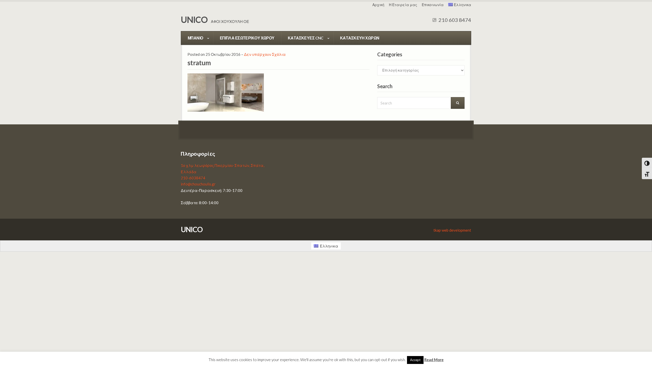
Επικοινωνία (433, 5)
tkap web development (452, 230)
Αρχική (378, 5)
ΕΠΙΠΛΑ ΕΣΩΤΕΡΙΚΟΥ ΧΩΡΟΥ (247, 37)
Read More (434, 359)
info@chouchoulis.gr (198, 184)
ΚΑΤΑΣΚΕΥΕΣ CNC (305, 37)
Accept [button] (415, 360)
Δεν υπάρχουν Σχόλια (265, 54)
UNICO (194, 19)
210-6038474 (193, 178)
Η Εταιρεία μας (403, 5)
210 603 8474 (454, 20)
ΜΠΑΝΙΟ (195, 37)
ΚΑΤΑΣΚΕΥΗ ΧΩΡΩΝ (359, 37)
